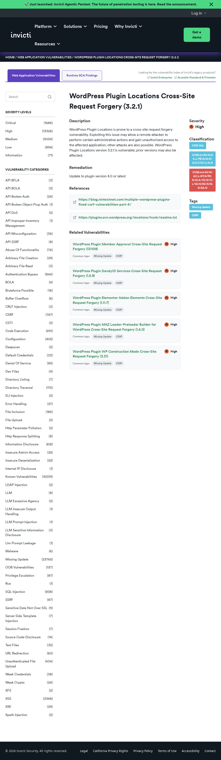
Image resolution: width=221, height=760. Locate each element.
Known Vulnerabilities (29, 477)
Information (29, 155)
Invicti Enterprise (161, 77)
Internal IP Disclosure (29, 469)
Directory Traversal (29, 388)
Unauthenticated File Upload (29, 663)
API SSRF (29, 242)
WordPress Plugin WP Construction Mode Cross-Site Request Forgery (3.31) (114, 353)
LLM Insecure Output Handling (29, 511)
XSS (29, 699)
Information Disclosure (29, 444)
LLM (29, 493)
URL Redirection (29, 653)
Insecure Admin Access (29, 452)
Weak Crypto (29, 682)
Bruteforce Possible (29, 290)
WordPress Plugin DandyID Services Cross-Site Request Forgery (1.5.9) (117, 273)
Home (10, 57)
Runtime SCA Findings (82, 75)
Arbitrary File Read (29, 266)
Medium (29, 139)
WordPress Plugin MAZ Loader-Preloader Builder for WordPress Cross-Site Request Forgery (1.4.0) (114, 326)
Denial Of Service (29, 363)
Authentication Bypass (29, 274)
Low (29, 147)
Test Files (29, 645)
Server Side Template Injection (29, 618)
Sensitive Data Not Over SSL (29, 608)
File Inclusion (29, 412)
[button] (199, 13)
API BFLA (29, 180)
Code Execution (29, 331)
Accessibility (190, 751)
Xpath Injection (29, 715)
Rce (29, 583)
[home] (21, 35)
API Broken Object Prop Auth (29, 204)
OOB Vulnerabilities (29, 567)
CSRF (29, 315)
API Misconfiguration (29, 234)
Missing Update (29, 559)
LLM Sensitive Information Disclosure (29, 532)
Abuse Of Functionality (29, 250)
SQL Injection (29, 592)
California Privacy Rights (110, 751)
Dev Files (29, 371)
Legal (84, 751)
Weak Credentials (29, 674)
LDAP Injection (29, 485)
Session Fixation (29, 629)
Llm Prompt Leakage (29, 543)
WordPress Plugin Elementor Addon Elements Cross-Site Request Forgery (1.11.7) (117, 300)
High (29, 131)
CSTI (29, 323)
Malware (29, 551)
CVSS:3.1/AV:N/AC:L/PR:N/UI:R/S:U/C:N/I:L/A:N (202, 159)
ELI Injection (29, 396)
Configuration (29, 339)
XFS (29, 690)
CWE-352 (198, 145)
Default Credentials (29, 355)
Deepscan (29, 347)
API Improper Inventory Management (29, 223)
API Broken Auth (29, 196)
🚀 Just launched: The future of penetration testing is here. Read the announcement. (110, 4)
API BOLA (29, 188)
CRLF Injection (29, 307)
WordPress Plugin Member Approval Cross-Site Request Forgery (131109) (117, 246)
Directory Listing (29, 379)
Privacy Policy (143, 751)
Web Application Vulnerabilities (44, 57)
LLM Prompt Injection (29, 522)
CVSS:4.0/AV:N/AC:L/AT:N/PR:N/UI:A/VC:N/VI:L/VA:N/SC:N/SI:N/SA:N (202, 180)
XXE (29, 707)
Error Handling (29, 404)
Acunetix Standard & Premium (196, 77)
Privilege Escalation (29, 576)
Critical (29, 123)
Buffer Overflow (29, 298)
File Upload (29, 420)
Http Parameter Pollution (29, 428)
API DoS (29, 213)
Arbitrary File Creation (29, 258)
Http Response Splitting (29, 436)
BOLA (29, 282)
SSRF (29, 600)
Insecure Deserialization (29, 460)
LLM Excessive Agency (29, 501)
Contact (210, 751)
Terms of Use (167, 751)
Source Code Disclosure (29, 637)
